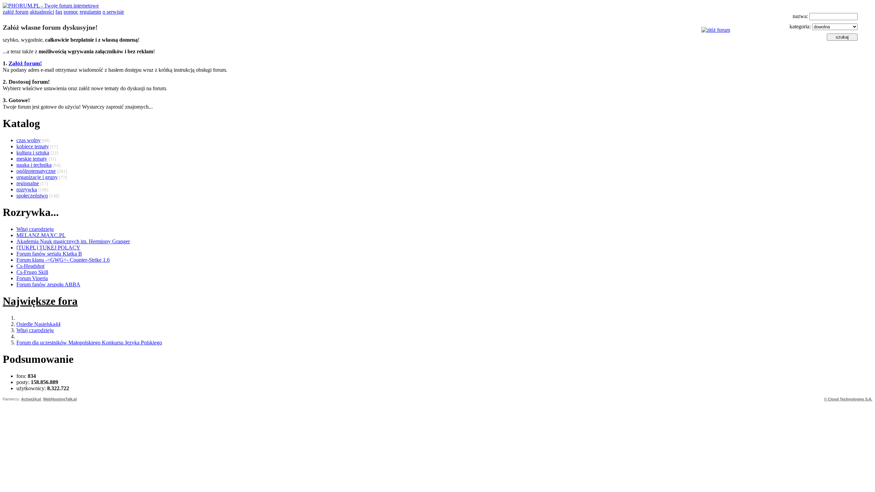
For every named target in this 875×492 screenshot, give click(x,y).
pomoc (71, 12)
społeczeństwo (32, 196)
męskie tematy (31, 159)
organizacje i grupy (37, 177)
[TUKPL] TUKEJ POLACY (48, 247)
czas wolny (28, 140)
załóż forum (15, 12)
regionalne (27, 183)
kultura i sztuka (32, 152)
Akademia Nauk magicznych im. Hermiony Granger (73, 241)
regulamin (90, 12)
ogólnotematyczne (36, 171)
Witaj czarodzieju (35, 229)
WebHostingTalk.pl (60, 399)
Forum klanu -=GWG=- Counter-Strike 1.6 (63, 260)
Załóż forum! (25, 63)
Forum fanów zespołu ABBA (48, 284)
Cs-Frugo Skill (32, 272)
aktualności (42, 12)
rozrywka (26, 189)
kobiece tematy (32, 146)
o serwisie (113, 12)
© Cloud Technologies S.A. (848, 399)
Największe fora (40, 301)
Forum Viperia (32, 278)
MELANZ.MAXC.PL (41, 235)
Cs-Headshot (30, 266)
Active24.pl (31, 399)
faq (58, 12)
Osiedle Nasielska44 (38, 324)
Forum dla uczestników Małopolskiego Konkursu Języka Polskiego (89, 342)
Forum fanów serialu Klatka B (49, 254)
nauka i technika (34, 165)
